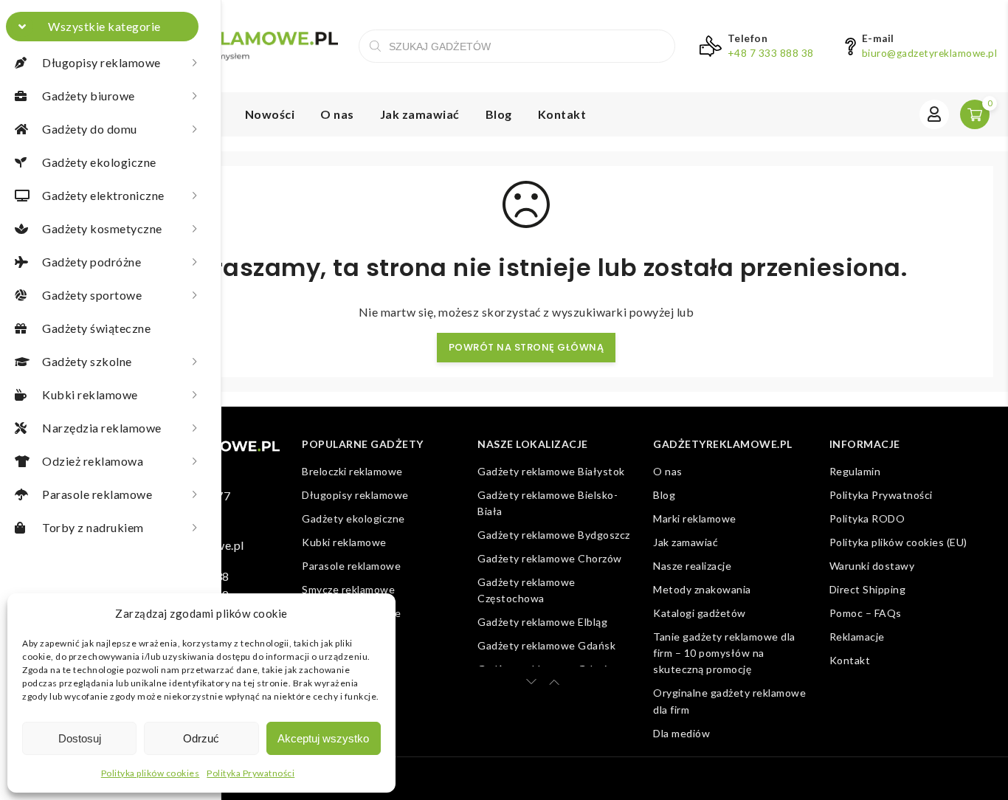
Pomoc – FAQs (865, 613)
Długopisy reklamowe (355, 495)
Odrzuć (201, 738)
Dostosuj (79, 738)
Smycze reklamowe (348, 589)
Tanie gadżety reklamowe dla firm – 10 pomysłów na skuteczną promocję (724, 653)
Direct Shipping (867, 589)
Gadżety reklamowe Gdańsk (546, 645)
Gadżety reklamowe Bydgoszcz (553, 534)
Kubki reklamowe (344, 542)
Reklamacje (857, 636)
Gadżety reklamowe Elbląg (542, 621)
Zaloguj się (934, 114)
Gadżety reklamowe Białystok (551, 471)
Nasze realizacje (692, 565)
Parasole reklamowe (351, 565)
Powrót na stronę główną (526, 347)
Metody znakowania (702, 589)
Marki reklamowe (694, 518)
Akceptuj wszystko (323, 738)
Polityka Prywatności (250, 773)
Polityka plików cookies (150, 773)
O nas (337, 114)
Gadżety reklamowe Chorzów (549, 558)
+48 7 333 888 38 (771, 53)
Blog (499, 114)
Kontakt (562, 114)
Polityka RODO (867, 518)
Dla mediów (681, 733)
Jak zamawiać (420, 114)
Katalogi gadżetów (699, 613)
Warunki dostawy (872, 565)
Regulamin (855, 471)
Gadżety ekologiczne (353, 518)
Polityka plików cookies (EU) (898, 542)
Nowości (270, 114)
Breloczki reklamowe (352, 471)
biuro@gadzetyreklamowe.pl (930, 53)
